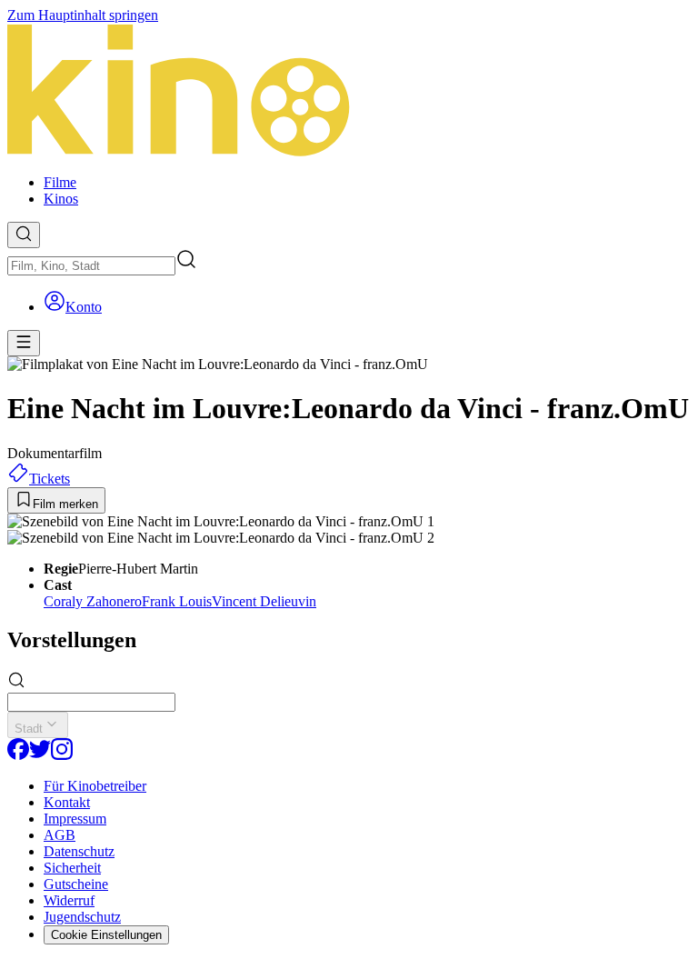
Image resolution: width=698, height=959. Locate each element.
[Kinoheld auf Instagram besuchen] (62, 755)
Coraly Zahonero (93, 601)
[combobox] (91, 265)
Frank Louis (177, 601)
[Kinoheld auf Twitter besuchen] (40, 755)
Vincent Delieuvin (264, 601)
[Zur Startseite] (349, 92)
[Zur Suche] (23, 235)
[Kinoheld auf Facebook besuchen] (18, 755)
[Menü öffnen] (23, 343)
